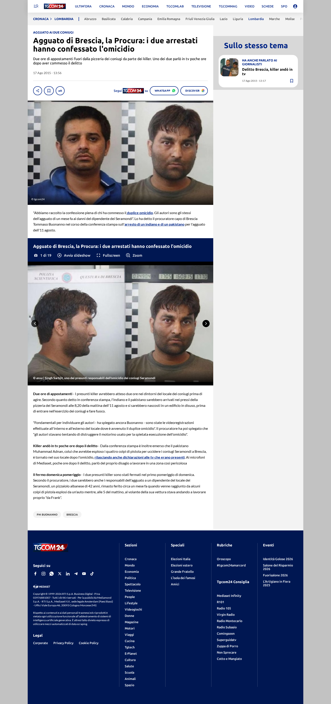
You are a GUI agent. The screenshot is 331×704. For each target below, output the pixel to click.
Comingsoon (226, 633)
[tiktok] (92, 573)
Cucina (129, 641)
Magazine (131, 622)
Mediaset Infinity (229, 596)
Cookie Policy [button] (88, 643)
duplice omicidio (139, 213)
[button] (73, 255)
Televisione (133, 590)
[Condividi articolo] (37, 90)
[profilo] (295, 6)
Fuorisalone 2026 (275, 575)
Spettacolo (133, 584)
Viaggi (129, 634)
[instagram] (43, 573)
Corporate (40, 643)
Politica (130, 578)
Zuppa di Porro (227, 646)
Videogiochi (133, 609)
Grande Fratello (182, 571)
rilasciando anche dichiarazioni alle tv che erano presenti (140, 457)
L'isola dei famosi (183, 578)
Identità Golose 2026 (278, 559)
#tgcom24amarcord (231, 565)
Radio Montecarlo (229, 621)
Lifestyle (131, 603)
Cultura (130, 660)
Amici (175, 584)
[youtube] (84, 573)
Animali (130, 679)
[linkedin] (68, 573)
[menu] (36, 6)
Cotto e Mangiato (229, 659)
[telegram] (76, 573)
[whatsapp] (51, 573)
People (130, 597)
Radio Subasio (227, 627)
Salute (129, 666)
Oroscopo (224, 559)
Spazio (129, 685)
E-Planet (131, 653)
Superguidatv (226, 640)
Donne (129, 616)
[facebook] (35, 573)
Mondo (130, 565)
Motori (130, 628)
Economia (132, 571)
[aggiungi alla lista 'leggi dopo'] (49, 90)
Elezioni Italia (180, 559)
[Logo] (55, 6)
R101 (220, 602)
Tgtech (130, 647)
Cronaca (130, 559)
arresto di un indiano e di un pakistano (154, 224)
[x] (59, 573)
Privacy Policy (63, 643)
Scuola (129, 672)
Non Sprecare (226, 652)
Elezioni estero (182, 565)
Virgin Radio (226, 614)
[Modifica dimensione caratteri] (60, 90)
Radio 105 (224, 608)
